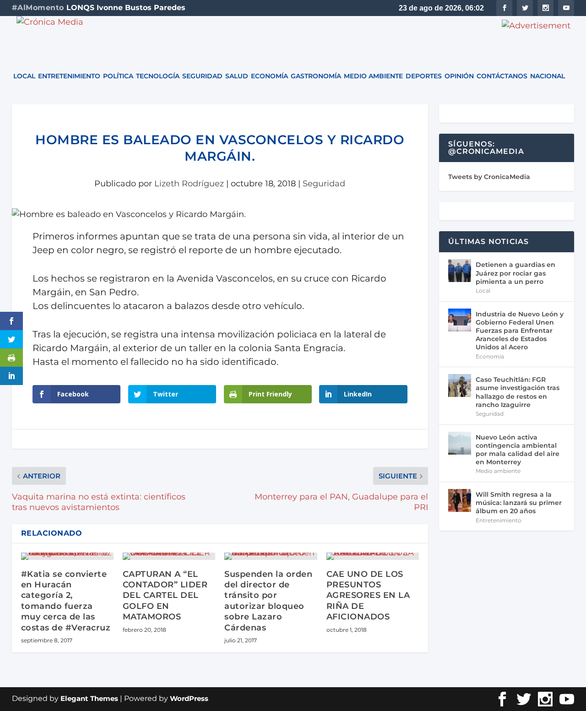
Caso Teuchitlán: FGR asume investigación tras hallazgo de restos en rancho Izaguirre (517, 392)
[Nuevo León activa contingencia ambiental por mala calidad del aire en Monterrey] (459, 443)
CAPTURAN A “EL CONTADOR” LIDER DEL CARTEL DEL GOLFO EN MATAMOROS (165, 595)
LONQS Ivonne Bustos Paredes (125, 7)
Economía (269, 76)
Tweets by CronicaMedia (489, 177)
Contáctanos (502, 76)
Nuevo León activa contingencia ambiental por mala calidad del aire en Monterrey (517, 450)
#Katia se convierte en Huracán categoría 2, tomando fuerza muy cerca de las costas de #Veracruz (66, 601)
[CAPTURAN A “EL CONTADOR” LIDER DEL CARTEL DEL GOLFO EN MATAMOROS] (169, 556)
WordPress (189, 698)
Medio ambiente (373, 76)
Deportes (424, 76)
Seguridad (202, 76)
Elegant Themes (89, 698)
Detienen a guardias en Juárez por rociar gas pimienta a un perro (515, 273)
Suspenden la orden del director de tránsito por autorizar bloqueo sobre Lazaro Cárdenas (268, 601)
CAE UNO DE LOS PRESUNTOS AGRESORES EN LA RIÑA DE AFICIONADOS (368, 595)
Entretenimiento (69, 76)
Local (24, 76)
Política (118, 76)
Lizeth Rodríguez (189, 184)
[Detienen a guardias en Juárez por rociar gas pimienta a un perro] (459, 270)
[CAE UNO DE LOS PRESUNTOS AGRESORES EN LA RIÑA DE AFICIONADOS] (372, 556)
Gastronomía (316, 76)
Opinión (459, 76)
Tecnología (157, 76)
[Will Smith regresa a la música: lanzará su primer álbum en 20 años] (459, 500)
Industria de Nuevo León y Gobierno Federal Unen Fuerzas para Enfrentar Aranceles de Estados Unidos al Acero (520, 331)
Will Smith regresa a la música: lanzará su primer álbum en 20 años (519, 502)
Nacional (547, 76)
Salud (236, 76)
